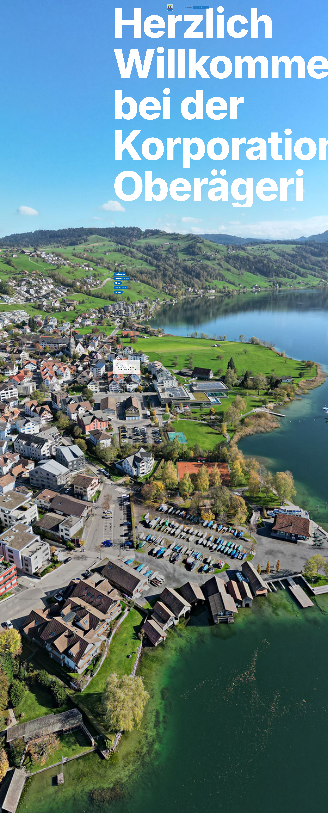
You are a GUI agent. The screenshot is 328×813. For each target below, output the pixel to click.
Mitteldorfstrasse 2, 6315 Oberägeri (126, 367)
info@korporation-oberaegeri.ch (125, 365)
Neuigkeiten (120, 274)
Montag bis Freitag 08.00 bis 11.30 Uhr (127, 369)
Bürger (118, 283)
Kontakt (118, 292)
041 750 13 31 (121, 362)
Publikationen (120, 288)
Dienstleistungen (122, 279)
